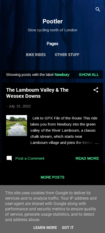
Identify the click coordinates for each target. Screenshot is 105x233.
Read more (87, 158)
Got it (68, 227)
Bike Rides (36, 54)
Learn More (45, 227)
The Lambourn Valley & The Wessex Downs (37, 93)
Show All (89, 74)
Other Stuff (67, 54)
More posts (52, 177)
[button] (96, 91)
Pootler (53, 21)
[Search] (98, 10)
